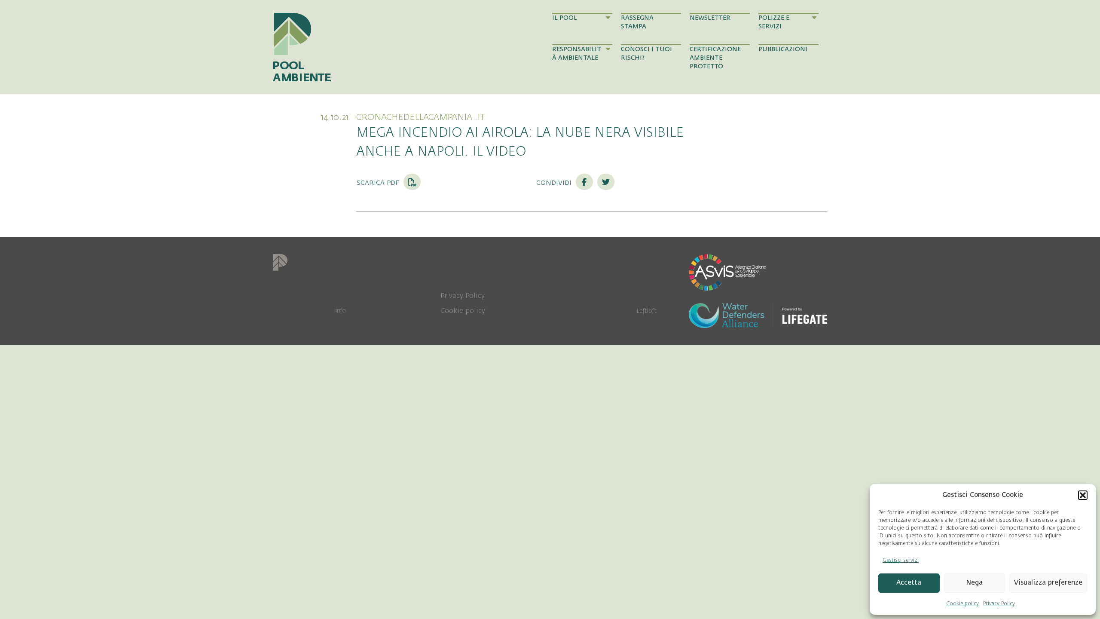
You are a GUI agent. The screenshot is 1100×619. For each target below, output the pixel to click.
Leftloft (646, 311)
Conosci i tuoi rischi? (646, 53)
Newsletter (710, 17)
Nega (974, 582)
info (341, 310)
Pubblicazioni (782, 49)
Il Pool (564, 17)
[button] (1083, 495)
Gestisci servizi (901, 560)
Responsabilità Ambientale (576, 53)
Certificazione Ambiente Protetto (715, 58)
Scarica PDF (378, 182)
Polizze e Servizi (773, 22)
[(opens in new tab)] (727, 271)
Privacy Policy (999, 604)
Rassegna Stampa (637, 22)
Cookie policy (962, 604)
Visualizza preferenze (1048, 582)
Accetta (908, 582)
